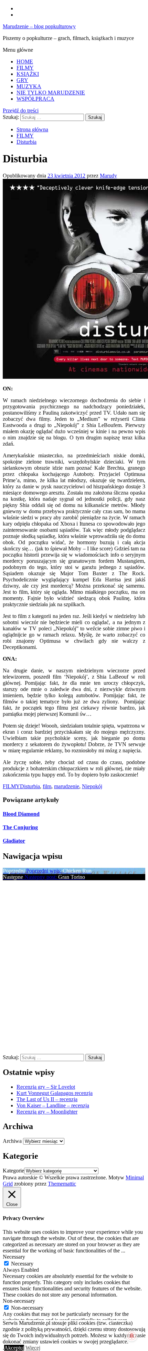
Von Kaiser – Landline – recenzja (53, 1105)
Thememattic (62, 1184)
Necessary (22, 1264)
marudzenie (66, 786)
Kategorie (13, 1171)
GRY (22, 80)
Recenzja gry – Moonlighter (47, 1112)
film (47, 786)
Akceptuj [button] (14, 1348)
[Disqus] (74, 966)
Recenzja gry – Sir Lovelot (46, 1087)
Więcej (32, 1348)
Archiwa (12, 1141)
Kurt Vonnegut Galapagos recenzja (55, 1093)
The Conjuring (20, 827)
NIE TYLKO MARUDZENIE (51, 92)
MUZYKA (29, 86)
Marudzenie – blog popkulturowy (39, 26)
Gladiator (14, 841)
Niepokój (92, 786)
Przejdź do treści (21, 110)
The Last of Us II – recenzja (47, 1099)
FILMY (25, 68)
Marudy (108, 176)
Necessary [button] (14, 1257)
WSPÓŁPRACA (35, 99)
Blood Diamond (21, 814)
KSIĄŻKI (28, 74)
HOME (25, 61)
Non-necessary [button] (19, 1301)
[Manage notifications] (131, 1335)
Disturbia (30, 786)
